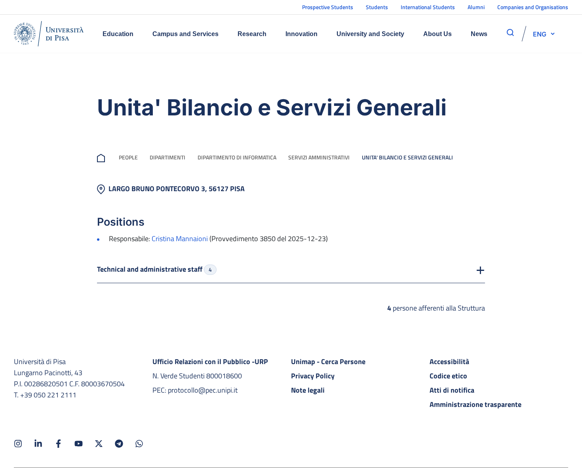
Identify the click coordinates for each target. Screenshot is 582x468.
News (479, 34)
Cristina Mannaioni (180, 238)
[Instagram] (18, 443)
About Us (437, 34)
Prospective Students (327, 7)
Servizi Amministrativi (319, 157)
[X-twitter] (99, 443)
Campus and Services (185, 34)
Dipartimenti (167, 157)
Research (252, 34)
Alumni (476, 7)
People (128, 157)
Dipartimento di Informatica (237, 157)
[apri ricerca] (510, 32)
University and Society (370, 34)
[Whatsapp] (139, 443)
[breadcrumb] (102, 157)
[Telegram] (119, 443)
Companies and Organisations (532, 7)
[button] (540, 34)
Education (118, 34)
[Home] (49, 33)
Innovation (301, 34)
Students (377, 7)
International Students (428, 7)
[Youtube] (78, 443)
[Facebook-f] (58, 443)
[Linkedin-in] (38, 443)
